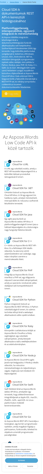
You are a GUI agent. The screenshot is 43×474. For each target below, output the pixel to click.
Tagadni (30, 466)
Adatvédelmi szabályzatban (24, 453)
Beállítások (13, 466)
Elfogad (21, 460)
